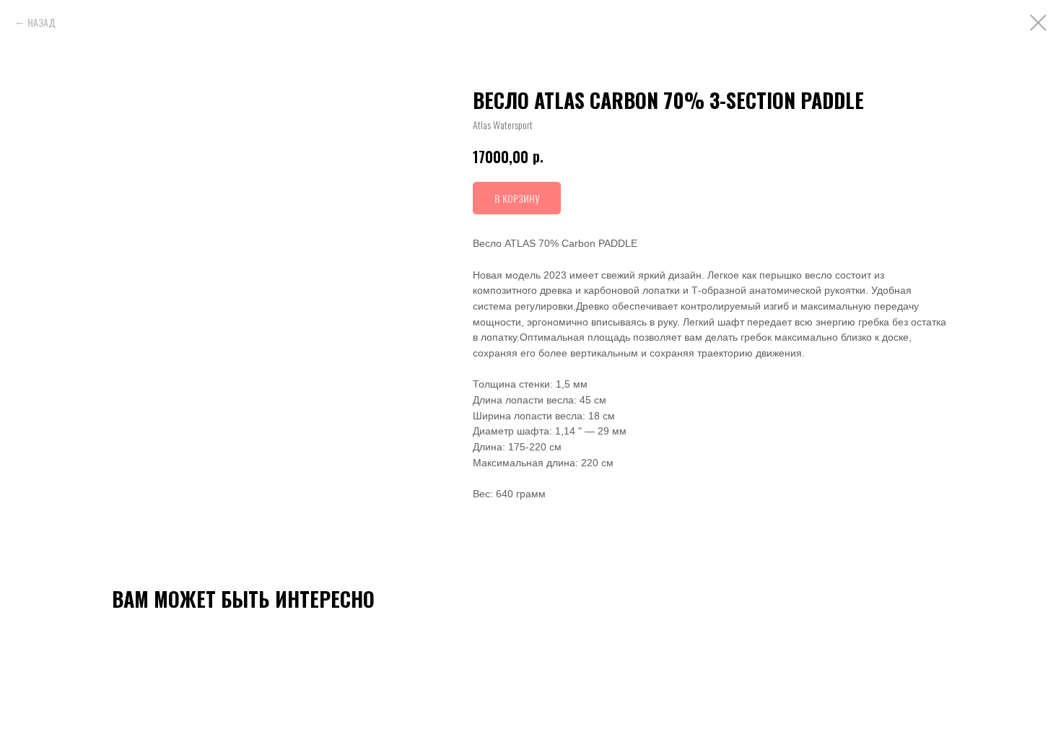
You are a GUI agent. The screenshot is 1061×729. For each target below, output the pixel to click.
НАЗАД (41, 22)
